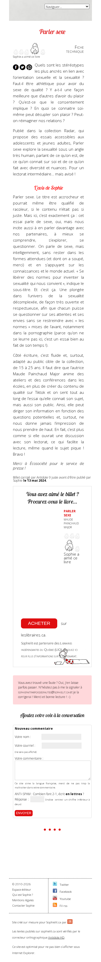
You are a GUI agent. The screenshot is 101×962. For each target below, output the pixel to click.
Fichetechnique (75, 49)
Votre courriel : (25, 746)
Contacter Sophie (23, 905)
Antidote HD (56, 937)
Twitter (64, 885)
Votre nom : (23, 737)
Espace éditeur (21, 889)
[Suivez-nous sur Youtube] (55, 899)
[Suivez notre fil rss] (55, 906)
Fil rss (63, 906)
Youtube (65, 899)
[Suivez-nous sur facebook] (55, 891)
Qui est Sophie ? (22, 895)
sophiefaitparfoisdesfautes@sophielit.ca (43, 692)
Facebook (66, 891)
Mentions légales (23, 900)
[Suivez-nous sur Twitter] (55, 885)
